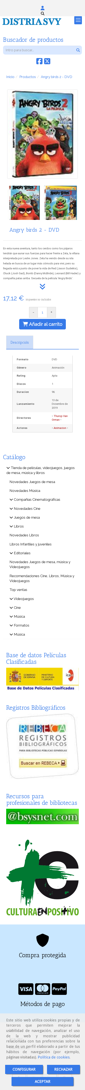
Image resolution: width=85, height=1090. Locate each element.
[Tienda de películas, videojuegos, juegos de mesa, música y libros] (8, 468)
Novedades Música (24, 491)
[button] (42, 8)
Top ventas (18, 590)
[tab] (19, 342)
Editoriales (22, 553)
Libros (18, 526)
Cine (17, 608)
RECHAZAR (63, 1069)
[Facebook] (39, 63)
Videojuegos (23, 599)
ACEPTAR (42, 1081)
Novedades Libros (24, 535)
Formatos (21, 625)
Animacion (60, 427)
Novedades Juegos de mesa (32, 482)
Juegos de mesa (26, 517)
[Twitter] (47, 63)
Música (19, 616)
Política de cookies (54, 1057)
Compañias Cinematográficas (36, 499)
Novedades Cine (26, 508)
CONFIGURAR (24, 1069)
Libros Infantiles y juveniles (30, 544)
